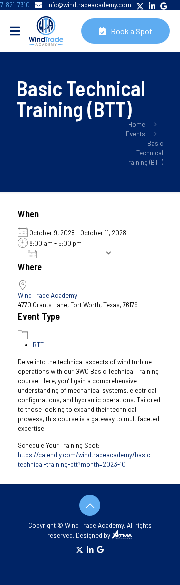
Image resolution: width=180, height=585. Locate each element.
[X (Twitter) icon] (80, 549)
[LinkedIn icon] (90, 549)
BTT (38, 345)
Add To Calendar (73, 253)
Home (137, 124)
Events (136, 134)
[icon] (100, 549)
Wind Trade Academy (48, 295)
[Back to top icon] (90, 505)
